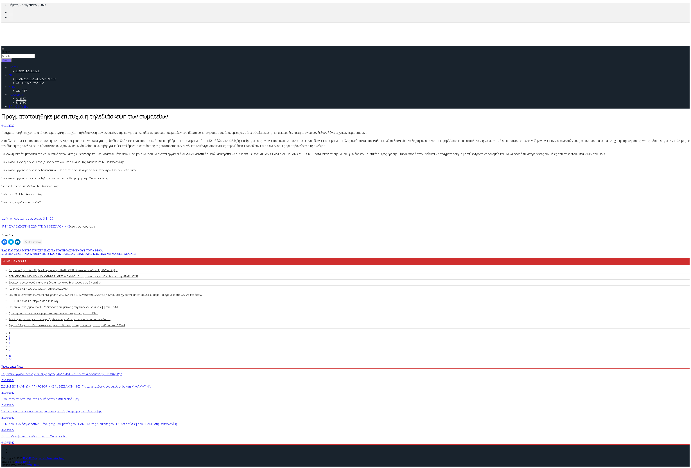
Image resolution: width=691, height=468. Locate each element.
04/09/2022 (7, 430)
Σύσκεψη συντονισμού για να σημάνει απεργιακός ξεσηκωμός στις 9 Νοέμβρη (55, 282)
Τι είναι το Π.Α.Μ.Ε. (28, 71)
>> (10, 358)
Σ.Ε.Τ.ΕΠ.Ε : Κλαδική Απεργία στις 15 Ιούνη (33, 301)
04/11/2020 (7, 125)
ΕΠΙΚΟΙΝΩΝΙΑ (18, 107)
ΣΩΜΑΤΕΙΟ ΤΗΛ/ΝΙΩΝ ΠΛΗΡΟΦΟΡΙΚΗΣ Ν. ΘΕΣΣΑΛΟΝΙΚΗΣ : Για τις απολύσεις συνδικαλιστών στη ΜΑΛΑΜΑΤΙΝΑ (73, 276)
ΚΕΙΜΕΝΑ (15, 87)
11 (10, 355)
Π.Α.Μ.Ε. (14, 67)
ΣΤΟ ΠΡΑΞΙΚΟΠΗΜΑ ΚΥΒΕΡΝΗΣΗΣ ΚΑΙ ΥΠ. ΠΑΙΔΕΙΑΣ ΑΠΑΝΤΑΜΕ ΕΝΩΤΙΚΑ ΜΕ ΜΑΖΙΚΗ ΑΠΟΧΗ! (68, 253)
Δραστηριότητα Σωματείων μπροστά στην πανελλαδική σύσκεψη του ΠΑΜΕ (53, 313)
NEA (11, 75)
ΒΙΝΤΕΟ (21, 103)
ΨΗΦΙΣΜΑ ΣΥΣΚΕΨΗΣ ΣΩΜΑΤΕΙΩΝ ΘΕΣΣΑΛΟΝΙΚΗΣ (35, 226)
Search (5, 52)
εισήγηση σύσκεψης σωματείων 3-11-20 (27, 218)
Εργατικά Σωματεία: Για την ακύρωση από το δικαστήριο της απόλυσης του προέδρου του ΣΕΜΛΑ (67, 325)
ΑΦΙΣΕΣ (21, 99)
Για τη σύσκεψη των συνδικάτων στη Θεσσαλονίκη (38, 288)
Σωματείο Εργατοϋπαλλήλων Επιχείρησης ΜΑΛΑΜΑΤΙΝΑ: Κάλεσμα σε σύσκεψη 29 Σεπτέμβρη (63, 270)
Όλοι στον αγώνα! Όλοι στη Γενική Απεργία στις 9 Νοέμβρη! (40, 399)
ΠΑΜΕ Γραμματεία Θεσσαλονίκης (43, 458)
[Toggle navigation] (2, 49)
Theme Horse (22, 461)
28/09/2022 (7, 380)
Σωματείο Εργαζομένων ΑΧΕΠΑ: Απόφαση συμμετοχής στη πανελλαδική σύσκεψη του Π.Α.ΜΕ (64, 307)
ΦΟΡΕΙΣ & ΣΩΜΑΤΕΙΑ (30, 83)
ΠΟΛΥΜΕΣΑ (16, 95)
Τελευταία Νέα (12, 366)
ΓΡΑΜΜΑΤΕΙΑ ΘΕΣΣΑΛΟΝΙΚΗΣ (36, 79)
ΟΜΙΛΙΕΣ (21, 91)
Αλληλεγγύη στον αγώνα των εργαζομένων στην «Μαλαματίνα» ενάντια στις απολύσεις (60, 319)
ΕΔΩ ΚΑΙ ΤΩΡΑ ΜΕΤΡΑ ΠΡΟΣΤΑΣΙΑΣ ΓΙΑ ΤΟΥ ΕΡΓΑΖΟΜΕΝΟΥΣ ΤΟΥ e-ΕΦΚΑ (52, 250)
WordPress (32, 464)
